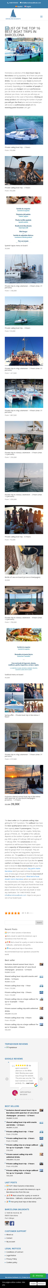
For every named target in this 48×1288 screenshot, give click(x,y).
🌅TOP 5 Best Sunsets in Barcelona (18, 933)
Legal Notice (11, 1255)
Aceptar (33, 1284)
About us (9, 1234)
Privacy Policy (11, 1259)
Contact (9, 1238)
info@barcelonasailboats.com (15, 895)
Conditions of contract (14, 1252)
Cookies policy (11, 1262)
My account (10, 1241)
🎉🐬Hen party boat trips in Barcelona (18, 948)
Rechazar (41, 1284)
